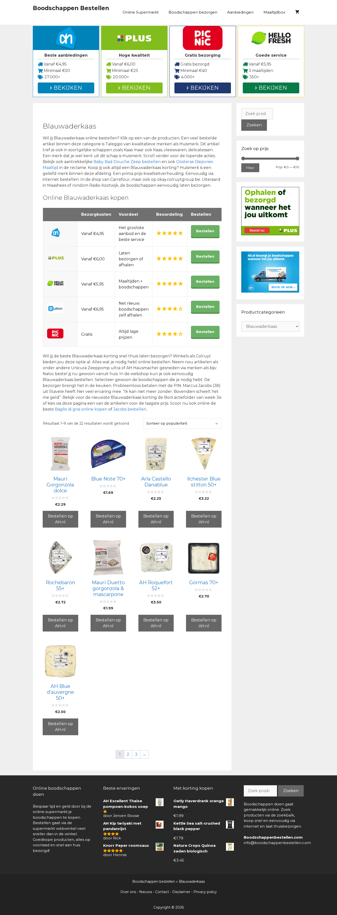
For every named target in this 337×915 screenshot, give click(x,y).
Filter (250, 168)
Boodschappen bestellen (153, 881)
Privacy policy (205, 892)
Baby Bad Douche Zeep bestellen (127, 161)
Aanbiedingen (240, 12)
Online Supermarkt (141, 12)
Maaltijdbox (274, 12)
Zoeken (254, 125)
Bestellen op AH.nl (60, 519)
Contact (162, 892)
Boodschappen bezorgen (192, 12)
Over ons (128, 892)
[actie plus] (270, 234)
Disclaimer (181, 892)
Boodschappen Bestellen (71, 8)
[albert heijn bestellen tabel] (270, 291)
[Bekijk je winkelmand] (297, 12)
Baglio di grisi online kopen (81, 409)
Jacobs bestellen (129, 409)
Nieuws (145, 892)
